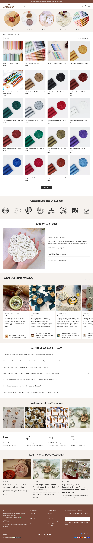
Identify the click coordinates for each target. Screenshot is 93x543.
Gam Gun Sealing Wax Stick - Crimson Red (79, 92)
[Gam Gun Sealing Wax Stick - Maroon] (13, 137)
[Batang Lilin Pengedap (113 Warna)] (13, 51)
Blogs (49, 516)
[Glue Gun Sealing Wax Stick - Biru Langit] (80, 165)
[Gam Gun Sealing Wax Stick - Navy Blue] (13, 165)
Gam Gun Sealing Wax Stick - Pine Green (35, 148)
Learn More (6, 526)
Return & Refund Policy (53, 521)
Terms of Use (82, 522)
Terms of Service (51, 523)
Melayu (5, 534)
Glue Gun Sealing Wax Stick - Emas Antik (35, 91)
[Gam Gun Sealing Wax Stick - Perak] (35, 108)
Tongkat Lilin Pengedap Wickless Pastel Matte (57, 64)
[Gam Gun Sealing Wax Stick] (35, 51)
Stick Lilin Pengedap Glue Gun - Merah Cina (57, 121)
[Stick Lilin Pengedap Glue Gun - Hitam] (58, 80)
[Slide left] (84, 279)
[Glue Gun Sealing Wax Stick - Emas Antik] (35, 80)
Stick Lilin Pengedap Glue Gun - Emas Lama (78, 64)
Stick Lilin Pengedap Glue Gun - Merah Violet (34, 177)
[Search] (82, 6)
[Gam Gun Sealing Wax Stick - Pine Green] (35, 137)
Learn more (6, 494)
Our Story (50, 513)
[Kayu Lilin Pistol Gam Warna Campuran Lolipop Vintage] (13, 80)
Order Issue (32, 518)
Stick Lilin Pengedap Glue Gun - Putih (78, 120)
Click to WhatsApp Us (20, 524)
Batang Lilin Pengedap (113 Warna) (11, 63)
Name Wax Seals (64, 29)
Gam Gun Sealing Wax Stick (32, 63)
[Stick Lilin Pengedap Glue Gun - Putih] (80, 108)
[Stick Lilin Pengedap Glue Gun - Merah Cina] (58, 108)
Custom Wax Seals (12, 29)
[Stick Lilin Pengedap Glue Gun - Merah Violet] (35, 165)
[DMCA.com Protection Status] (16, 537)
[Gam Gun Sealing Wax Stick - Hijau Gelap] (13, 108)
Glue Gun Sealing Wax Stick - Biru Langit (79, 177)
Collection (10, 34)
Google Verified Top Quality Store (12, 517)
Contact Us (32, 513)
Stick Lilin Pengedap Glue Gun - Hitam (56, 91)
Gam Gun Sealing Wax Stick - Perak (34, 120)
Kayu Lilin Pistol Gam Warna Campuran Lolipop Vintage (12, 92)
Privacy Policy (51, 525)
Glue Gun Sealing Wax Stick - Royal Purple (78, 149)
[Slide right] (88, 279)
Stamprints (9, 537)
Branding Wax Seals (46, 29)
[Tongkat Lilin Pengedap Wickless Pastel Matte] (58, 51)
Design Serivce (33, 521)
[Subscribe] (88, 519)
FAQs (31, 523)
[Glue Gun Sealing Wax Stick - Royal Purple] (80, 137)
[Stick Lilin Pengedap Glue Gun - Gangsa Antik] (58, 137)
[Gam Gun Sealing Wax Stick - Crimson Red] (80, 80)
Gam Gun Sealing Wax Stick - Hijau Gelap (13, 120)
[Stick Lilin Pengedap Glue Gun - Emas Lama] (80, 51)
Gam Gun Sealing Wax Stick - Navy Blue (13, 177)
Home (4, 34)
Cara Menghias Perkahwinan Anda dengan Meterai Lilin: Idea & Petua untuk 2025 (46, 487)
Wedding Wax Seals (29, 29)
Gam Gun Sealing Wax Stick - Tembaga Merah (57, 177)
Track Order (32, 516)
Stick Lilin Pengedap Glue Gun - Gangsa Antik (57, 149)
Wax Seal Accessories (81, 29)
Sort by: (79, 38)
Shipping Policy (51, 518)
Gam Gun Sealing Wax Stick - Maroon (12, 148)
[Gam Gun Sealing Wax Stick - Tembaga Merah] (58, 165)
